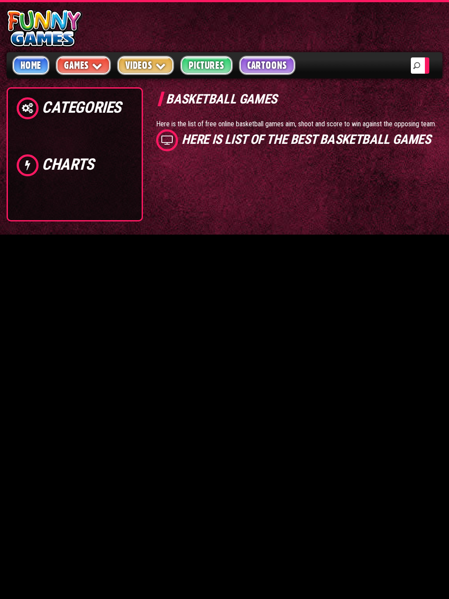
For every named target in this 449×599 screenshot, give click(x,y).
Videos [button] (139, 65)
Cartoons (267, 65)
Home (31, 65)
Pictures (206, 65)
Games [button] (76, 65)
